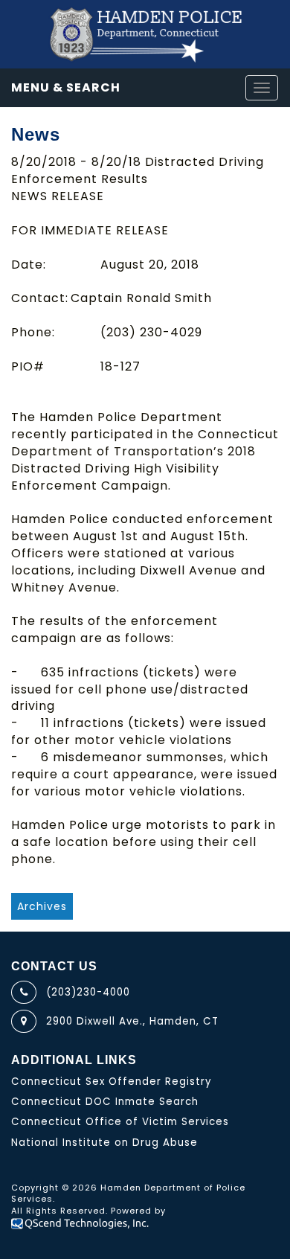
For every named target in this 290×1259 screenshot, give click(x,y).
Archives (42, 906)
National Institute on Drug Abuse (104, 1142)
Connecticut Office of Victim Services (120, 1122)
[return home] (145, 34)
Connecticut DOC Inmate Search (105, 1102)
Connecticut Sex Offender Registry (111, 1081)
